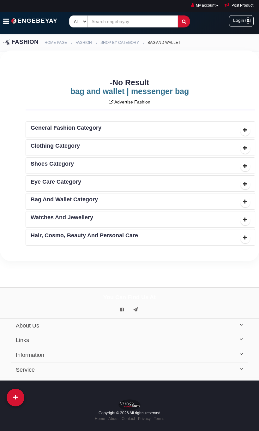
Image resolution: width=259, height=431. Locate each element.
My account (205, 5)
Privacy (144, 418)
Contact (128, 418)
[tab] (140, 130)
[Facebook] (122, 309)
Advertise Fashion (131, 101)
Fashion (83, 42)
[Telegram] (135, 309)
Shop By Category (119, 42)
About (113, 418)
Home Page (56, 42)
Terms (159, 418)
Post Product (242, 5)
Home (100, 418)
